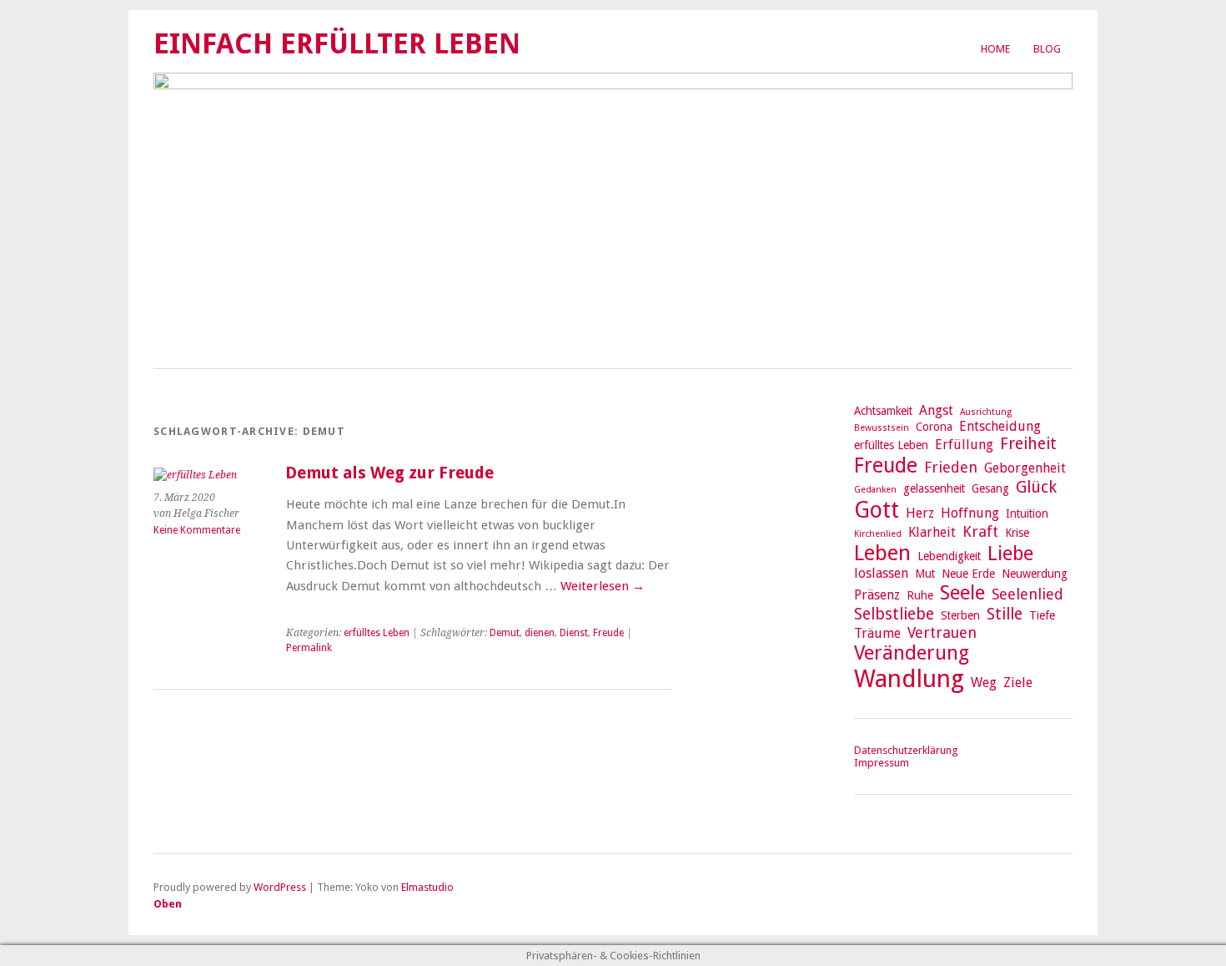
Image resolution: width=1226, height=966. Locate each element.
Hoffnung (970, 513)
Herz (920, 513)
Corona (934, 426)
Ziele (1018, 682)
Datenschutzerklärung (905, 750)
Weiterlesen (602, 586)
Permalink (309, 648)
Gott (876, 510)
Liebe (1010, 553)
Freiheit (1028, 443)
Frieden (950, 467)
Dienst (574, 633)
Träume (877, 633)
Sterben (960, 615)
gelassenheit (934, 488)
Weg (984, 682)
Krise (1017, 532)
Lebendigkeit (949, 556)
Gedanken (875, 489)
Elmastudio (427, 887)
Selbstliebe (894, 614)
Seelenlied (1027, 594)
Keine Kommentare (196, 530)
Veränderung (911, 653)
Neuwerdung (1035, 573)
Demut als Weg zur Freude (389, 473)
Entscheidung (1000, 426)
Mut (925, 573)
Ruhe (920, 595)
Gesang (990, 488)
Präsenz (877, 595)
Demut (505, 633)
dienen (540, 633)
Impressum (881, 762)
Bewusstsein (881, 427)
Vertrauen (942, 632)
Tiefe (1042, 615)
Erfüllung (964, 445)
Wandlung (909, 679)
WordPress (280, 887)
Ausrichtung (986, 412)
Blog (1047, 49)
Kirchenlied (878, 534)
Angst (936, 410)
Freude (608, 633)
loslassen (881, 573)
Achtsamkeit (883, 410)
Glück (1036, 487)
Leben (882, 552)
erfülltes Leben (377, 633)
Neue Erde (968, 573)
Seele (962, 592)
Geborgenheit (1025, 468)
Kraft (980, 531)
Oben (167, 904)
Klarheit (932, 532)
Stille (1005, 614)
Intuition (1027, 513)
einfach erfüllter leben (336, 44)
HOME (995, 49)
